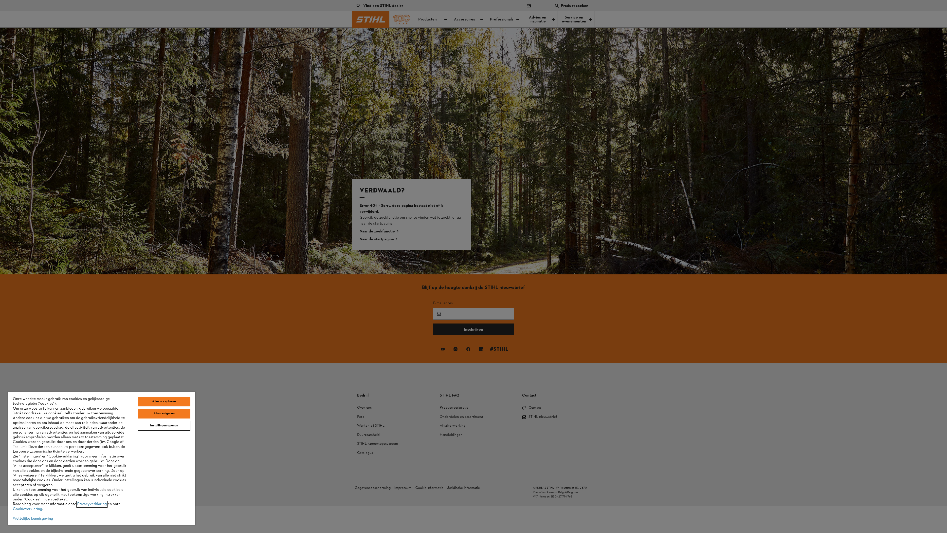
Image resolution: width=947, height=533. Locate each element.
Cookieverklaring (27, 509)
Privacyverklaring (92, 504)
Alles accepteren (164, 401)
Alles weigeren (164, 413)
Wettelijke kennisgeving (33, 518)
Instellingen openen (164, 425)
